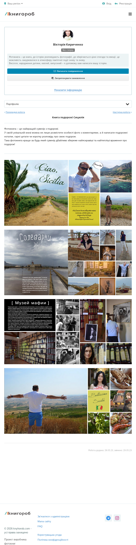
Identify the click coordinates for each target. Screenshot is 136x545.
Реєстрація (125, 3)
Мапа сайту (44, 521)
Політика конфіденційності (53, 539)
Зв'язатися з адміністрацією (54, 516)
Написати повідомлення (69, 71)
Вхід (108, 3)
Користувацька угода (50, 534)
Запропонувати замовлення (69, 78)
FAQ (40, 526)
